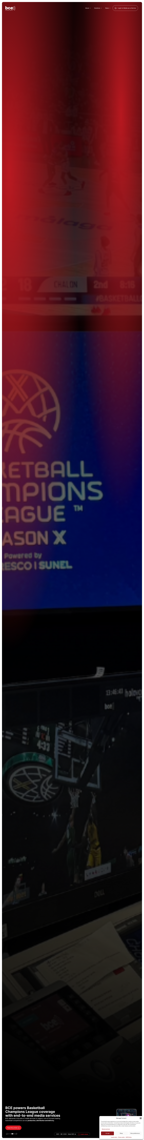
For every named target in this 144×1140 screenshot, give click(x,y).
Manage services (106, 1129)
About (87, 8)
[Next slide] (16, 1134)
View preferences (135, 1133)
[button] (141, 1118)
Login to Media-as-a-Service (127, 8)
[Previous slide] (7, 1134)
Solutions (97, 8)
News (107, 8)
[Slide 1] (8, 1133)
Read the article (12, 1128)
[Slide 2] (10, 1133)
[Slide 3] (12, 1133)
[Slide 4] (14, 1133)
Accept (107, 1133)
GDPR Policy (129, 1137)
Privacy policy (121, 1137)
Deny (121, 1133)
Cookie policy (114, 1137)
